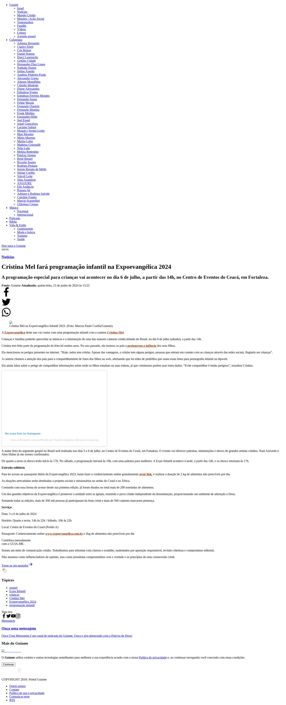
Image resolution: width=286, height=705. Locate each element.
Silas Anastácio (26, 179)
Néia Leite (23, 148)
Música (13, 207)
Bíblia (13, 221)
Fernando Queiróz (28, 106)
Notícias (22, 11)
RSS (12, 700)
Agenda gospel (26, 36)
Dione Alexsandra (28, 88)
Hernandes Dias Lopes (31, 64)
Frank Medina (25, 113)
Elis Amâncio (25, 186)
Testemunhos (25, 22)
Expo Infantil (17, 591)
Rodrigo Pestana (27, 165)
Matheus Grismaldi (28, 144)
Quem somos (17, 686)
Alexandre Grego (28, 78)
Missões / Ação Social (30, 18)
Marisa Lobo (25, 141)
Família (21, 25)
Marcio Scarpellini (28, 200)
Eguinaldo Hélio (27, 116)
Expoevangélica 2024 (22, 601)
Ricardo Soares (26, 162)
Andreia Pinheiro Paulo (31, 74)
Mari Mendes (25, 134)
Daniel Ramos (26, 53)
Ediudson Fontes (27, 92)
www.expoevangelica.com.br (64, 533)
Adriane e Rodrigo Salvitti (33, 193)
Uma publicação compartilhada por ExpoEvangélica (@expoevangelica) (54, 439)
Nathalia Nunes (26, 67)
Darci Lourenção (27, 57)
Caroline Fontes (27, 197)
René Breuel (24, 158)
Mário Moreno (26, 137)
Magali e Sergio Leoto (31, 130)
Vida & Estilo (17, 225)
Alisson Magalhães (28, 81)
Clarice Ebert (25, 46)
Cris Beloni (24, 50)
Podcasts (14, 218)
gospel (13, 587)
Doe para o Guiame (14, 245)
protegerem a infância (141, 345)
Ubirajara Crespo (27, 204)
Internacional (25, 214)
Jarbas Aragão (25, 71)
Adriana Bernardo (28, 43)
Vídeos (21, 29)
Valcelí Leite (24, 176)
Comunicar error (19, 696)
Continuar (8, 664)
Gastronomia (25, 228)
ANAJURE (24, 183)
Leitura (21, 32)
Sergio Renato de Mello (31, 169)
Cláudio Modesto (27, 85)
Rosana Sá (23, 190)
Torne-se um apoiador (15, 565)
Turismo (22, 235)
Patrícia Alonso (26, 155)
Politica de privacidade (153, 657)
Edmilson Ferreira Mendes (33, 95)
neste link (145, 474)
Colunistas (15, 39)
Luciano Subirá (26, 127)
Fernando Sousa (27, 99)
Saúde (21, 239)
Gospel (13, 4)
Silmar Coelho (26, 172)
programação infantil (22, 605)
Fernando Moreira (28, 109)
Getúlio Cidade (26, 60)
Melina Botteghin (28, 151)
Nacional (22, 211)
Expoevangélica (14, 332)
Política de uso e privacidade (26, 693)
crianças (14, 594)
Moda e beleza (26, 232)
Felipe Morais (25, 102)
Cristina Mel (115, 332)
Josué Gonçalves (27, 123)
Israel (20, 8)
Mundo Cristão (26, 15)
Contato (14, 689)
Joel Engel (23, 120)
